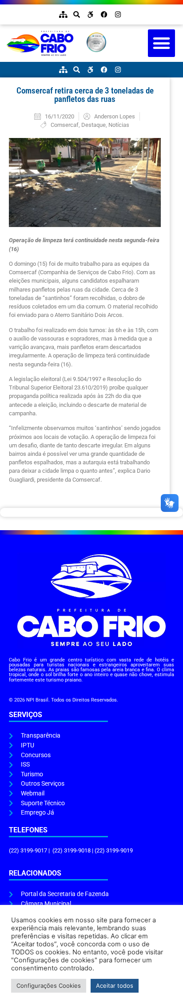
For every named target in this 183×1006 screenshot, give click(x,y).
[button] (161, 43)
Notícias (118, 125)
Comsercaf (65, 125)
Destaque (93, 125)
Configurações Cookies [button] (48, 985)
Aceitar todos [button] (114, 985)
